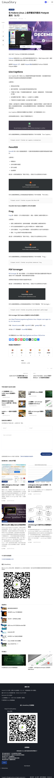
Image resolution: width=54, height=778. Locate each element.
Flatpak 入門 (16, 64)
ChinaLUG (49, 777)
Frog (10, 215)
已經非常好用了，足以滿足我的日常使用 (12, 753)
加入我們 (37, 777)
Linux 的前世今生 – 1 (13, 644)
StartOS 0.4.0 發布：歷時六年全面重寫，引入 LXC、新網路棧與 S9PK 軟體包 (19, 690)
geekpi (37, 325)
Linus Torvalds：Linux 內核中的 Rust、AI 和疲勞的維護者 (42, 377)
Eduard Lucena (16, 325)
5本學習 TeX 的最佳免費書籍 (15, 636)
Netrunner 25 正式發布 (7, 695)
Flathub (11, 58)
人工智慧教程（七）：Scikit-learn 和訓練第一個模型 (9, 393)
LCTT (14, 329)
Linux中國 (11, 9)
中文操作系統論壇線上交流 (8, 559)
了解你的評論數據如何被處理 (26, 456)
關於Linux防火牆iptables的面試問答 (14, 525)
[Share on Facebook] (3, 32)
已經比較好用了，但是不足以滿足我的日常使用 (14, 755)
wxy (44, 325)
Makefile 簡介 (11, 632)
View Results (27, 766)
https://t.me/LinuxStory (10, 709)
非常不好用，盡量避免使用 (9, 759)
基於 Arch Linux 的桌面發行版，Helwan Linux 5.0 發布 (14, 693)
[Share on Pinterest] (3, 40)
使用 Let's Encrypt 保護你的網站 (35, 412)
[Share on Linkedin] (3, 45)
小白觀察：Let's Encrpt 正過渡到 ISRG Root (35, 403)
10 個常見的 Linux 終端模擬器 (35, 393)
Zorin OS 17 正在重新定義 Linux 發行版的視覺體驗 (18, 377)
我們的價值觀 (43, 777)
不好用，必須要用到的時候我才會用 (11, 758)
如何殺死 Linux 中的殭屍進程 (15, 612)
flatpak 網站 (28, 64)
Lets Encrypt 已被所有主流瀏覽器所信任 (39, 526)
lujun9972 (28, 325)
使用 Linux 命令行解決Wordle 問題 (16, 625)
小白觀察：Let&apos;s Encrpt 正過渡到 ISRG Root (39, 668)
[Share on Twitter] (3, 36)
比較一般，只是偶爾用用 (9, 756)
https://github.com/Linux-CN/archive (33, 335)
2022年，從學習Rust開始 (14, 619)
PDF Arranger (12, 273)
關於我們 (32, 777)
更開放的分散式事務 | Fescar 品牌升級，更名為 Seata (9, 403)
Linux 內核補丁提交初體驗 (14, 641)
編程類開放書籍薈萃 (13, 608)
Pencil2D (11, 151)
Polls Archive (5, 768)
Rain (24, 46)
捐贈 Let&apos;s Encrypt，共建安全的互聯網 (13, 486)
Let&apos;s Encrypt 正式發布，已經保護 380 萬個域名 (39, 486)
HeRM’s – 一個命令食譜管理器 (9, 412)
